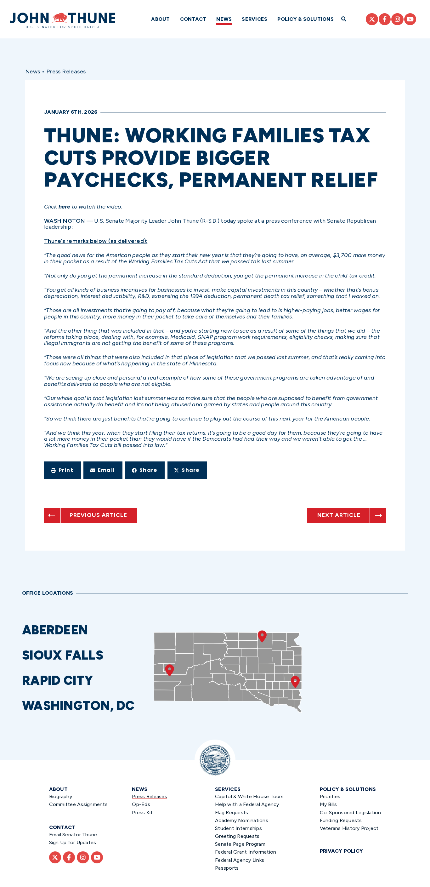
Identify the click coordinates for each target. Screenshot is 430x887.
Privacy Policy (341, 851)
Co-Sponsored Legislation (350, 812)
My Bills (328, 804)
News (224, 19)
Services (254, 19)
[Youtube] (410, 19)
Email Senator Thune (73, 835)
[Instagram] (397, 19)
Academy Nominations (241, 820)
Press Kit (142, 812)
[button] (62, 470)
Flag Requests (231, 812)
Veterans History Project (349, 828)
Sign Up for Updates (72, 842)
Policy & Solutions (305, 19)
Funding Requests (341, 820)
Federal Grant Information (245, 852)
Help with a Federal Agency (247, 804)
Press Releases (66, 71)
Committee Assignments (78, 804)
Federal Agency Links (239, 860)
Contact (193, 19)
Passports (227, 868)
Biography (60, 796)
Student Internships (238, 828)
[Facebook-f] (385, 19)
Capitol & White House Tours (249, 796)
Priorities (330, 796)
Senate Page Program (240, 844)
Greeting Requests (237, 836)
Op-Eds (141, 804)
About (160, 19)
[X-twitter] (372, 19)
